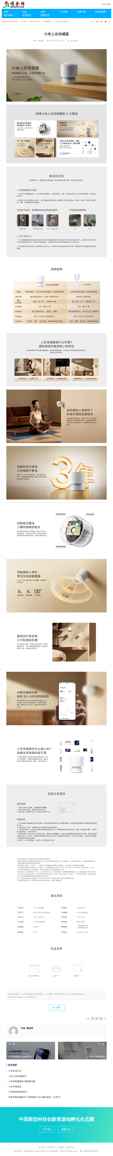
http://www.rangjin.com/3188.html (22, 997)
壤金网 (41, 41)
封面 (42, 11)
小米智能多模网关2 (17, 1091)
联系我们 (51, 1147)
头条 (24, 11)
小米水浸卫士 (15, 1071)
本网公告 (70, 1147)
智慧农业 (26, 15)
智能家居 (44, 15)
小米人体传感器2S (17, 1076)
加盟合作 (65, 1129)
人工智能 (63, 11)
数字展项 (8, 15)
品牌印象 (81, 11)
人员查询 (60, 1147)
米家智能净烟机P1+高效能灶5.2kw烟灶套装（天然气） (35, 1097)
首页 (6, 11)
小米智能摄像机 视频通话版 (21, 1081)
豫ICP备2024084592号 (89, 1151)
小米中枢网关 (15, 1086)
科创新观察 (100, 11)
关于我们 (47, 1129)
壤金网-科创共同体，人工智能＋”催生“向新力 (21, 21)
